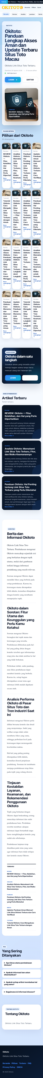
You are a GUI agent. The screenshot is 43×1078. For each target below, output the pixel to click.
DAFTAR (30, 80)
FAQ (29, 1063)
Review (14, 14)
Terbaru (22, 1063)
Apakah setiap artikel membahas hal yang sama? (20, 983)
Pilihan (34, 7)
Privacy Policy (9, 1067)
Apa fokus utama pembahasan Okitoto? (18, 964)
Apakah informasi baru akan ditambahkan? (17, 973)
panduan (32, 14)
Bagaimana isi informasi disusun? (20, 992)
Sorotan (39, 7)
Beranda (27, 7)
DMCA (19, 1067)
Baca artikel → (9, 435)
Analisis (23, 14)
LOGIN (12, 80)
